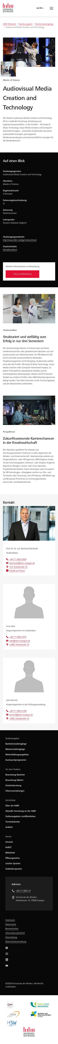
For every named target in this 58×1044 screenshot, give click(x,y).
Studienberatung (13, 786)
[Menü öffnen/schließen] (52, 8)
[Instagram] (6, 953)
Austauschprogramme (15, 760)
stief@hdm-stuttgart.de (19, 641)
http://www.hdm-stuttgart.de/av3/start (20, 240)
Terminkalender (12, 822)
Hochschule (10, 800)
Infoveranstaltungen (14, 791)
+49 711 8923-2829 (17, 559)
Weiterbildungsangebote (17, 755)
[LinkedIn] (6, 959)
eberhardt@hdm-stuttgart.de (22, 563)
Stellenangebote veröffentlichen (20, 816)
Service (8, 837)
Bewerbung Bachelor (15, 775)
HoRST (8, 847)
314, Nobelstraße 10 (18, 567)
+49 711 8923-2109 (17, 711)
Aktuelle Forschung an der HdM (20, 811)
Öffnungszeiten (12, 858)
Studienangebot (12, 738)
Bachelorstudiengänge (15, 744)
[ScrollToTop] (52, 1038)
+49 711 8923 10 (23, 891)
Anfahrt (9, 827)
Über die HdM (12, 806)
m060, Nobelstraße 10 (19, 645)
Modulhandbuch (10, 250)
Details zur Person (17, 571)
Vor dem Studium (13, 769)
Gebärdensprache (13, 869)
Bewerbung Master (14, 780)
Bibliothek (10, 853)
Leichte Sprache (12, 864)
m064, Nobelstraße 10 (19, 719)
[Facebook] (6, 948)
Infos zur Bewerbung (22, 274)
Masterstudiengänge (15, 749)
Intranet (9, 842)
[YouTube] (6, 965)
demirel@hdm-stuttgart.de (21, 715)
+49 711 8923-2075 (17, 637)
